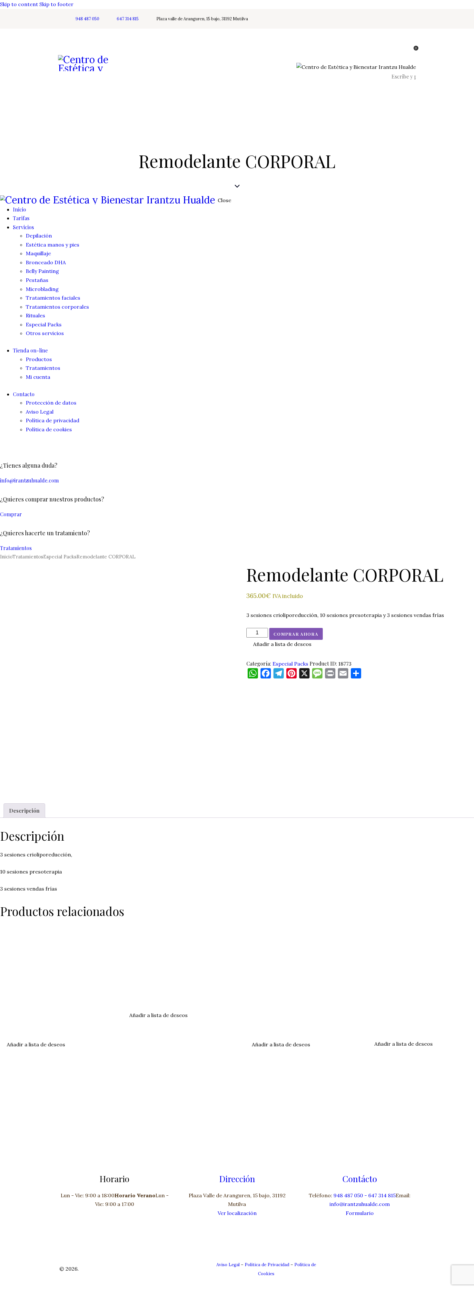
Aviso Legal (228, 1264)
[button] (278, 644)
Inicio (6, 557)
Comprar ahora (296, 634)
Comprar (11, 514)
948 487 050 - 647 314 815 (364, 1195)
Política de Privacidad (267, 1264)
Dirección (237, 1178)
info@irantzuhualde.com (29, 480)
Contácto (359, 1178)
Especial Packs (59, 557)
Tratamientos (16, 548)
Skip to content (19, 4)
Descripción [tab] (24, 810)
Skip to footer (56, 4)
